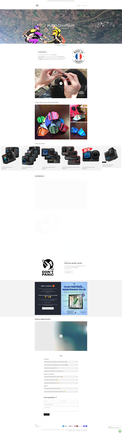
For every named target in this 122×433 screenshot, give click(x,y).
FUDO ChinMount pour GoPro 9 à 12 (27, 167)
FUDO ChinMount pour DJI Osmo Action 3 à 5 (49, 167)
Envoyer (46, 414)
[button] (82, 6)
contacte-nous (52, 299)
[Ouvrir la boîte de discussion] (120, 431)
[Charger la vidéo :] (61, 83)
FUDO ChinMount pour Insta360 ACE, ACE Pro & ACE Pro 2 (71, 167)
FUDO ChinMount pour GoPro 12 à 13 (7, 167)
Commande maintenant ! (48, 308)
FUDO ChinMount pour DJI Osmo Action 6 (88, 167)
